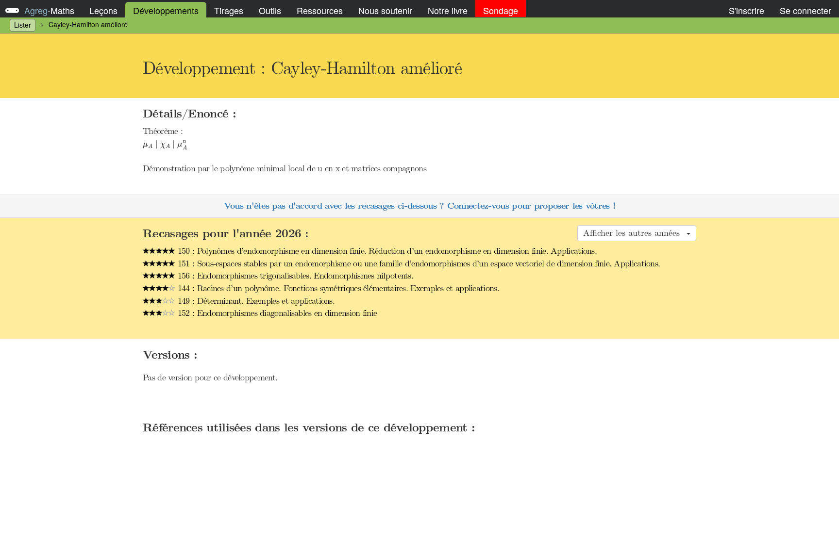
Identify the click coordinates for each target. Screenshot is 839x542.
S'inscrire (746, 10)
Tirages (228, 10)
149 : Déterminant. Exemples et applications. (255, 301)
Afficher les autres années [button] (634, 233)
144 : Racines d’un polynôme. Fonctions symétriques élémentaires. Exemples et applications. (337, 288)
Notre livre (448, 10)
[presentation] (165, 145)
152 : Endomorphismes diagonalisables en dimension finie (276, 313)
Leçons (103, 10)
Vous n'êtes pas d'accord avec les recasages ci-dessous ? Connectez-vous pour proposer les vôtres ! (419, 206)
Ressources (320, 10)
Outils (270, 10)
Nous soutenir (385, 10)
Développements (166, 10)
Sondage (500, 10)
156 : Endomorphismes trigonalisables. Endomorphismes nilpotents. (294, 275)
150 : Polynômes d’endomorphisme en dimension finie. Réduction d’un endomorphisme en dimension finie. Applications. (386, 251)
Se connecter (805, 10)
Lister (22, 25)
